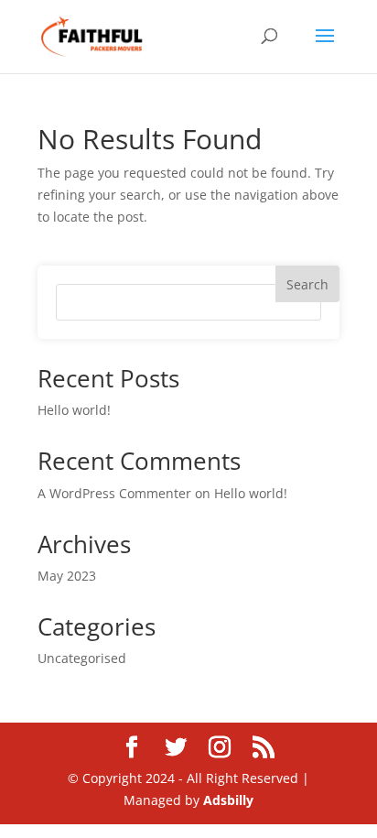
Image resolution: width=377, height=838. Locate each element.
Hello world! (74, 410)
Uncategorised (82, 658)
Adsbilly (228, 800)
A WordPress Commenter (114, 493)
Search (307, 284)
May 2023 (67, 575)
